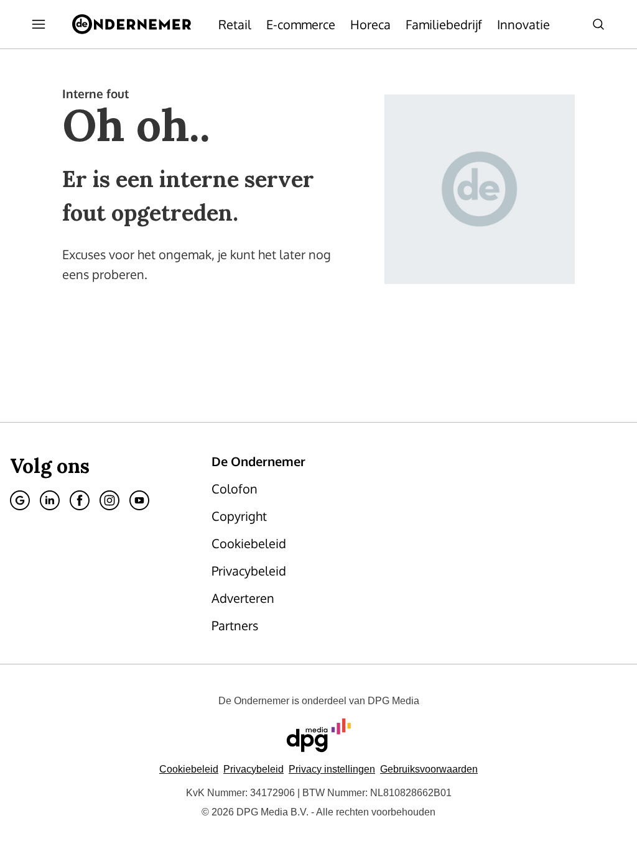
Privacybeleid (253, 769)
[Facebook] (80, 500)
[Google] (20, 500)
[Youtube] (139, 500)
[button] (332, 769)
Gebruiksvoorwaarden (429, 769)
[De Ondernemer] (131, 24)
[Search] (598, 24)
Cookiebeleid (188, 769)
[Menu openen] (38, 24)
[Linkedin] (50, 500)
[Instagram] (109, 500)
